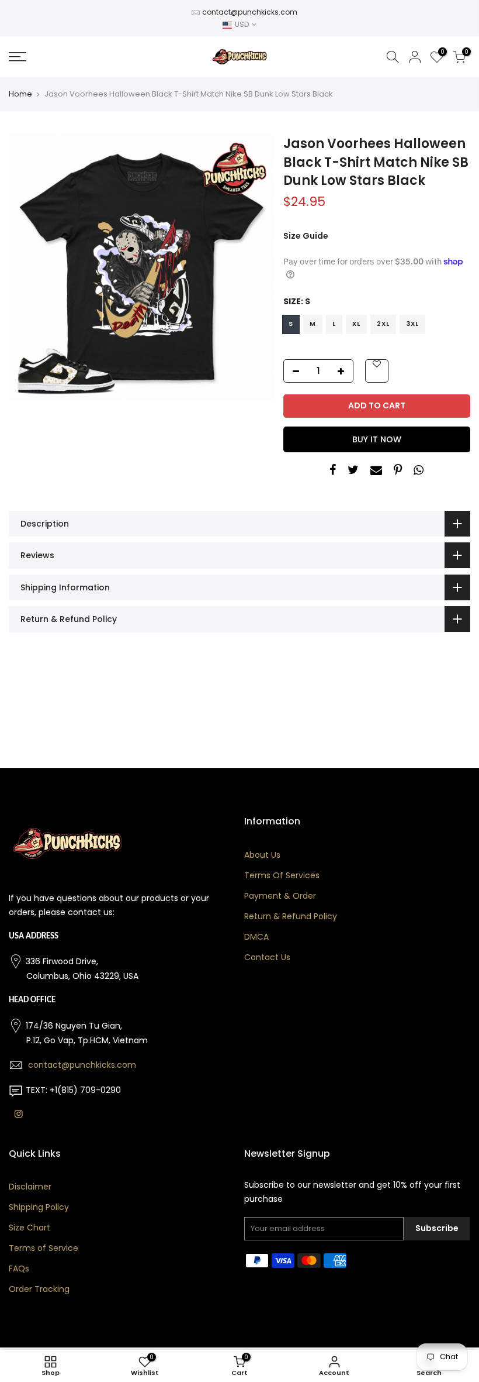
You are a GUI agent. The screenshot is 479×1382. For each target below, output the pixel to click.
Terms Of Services (282, 875)
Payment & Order (280, 896)
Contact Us (267, 957)
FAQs (19, 1268)
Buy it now (376, 439)
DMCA (256, 937)
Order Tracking (39, 1289)
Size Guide (305, 236)
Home (20, 94)
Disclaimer (30, 1186)
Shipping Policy (39, 1207)
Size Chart (29, 1227)
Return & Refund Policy (290, 916)
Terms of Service (43, 1248)
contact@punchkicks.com (249, 12)
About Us (262, 855)
